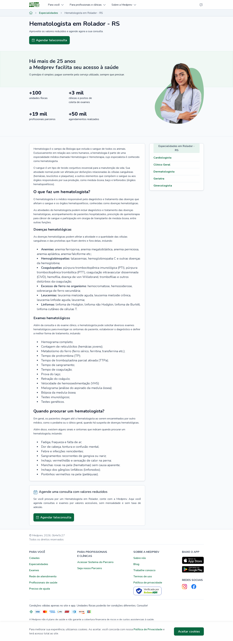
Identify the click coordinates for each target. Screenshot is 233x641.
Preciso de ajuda (39, 589)
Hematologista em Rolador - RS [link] (83, 13)
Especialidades (48, 13)
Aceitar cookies (189, 631)
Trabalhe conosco (144, 570)
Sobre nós (139, 558)
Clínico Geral (162, 165)
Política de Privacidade (148, 629)
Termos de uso (142, 576)
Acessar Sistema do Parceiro (95, 562)
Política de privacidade (147, 582)
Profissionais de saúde (43, 582)
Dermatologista (164, 172)
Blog (136, 564)
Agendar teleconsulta (51, 40)
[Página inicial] (31, 13)
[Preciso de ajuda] (201, 4)
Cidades (34, 558)
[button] (56, 4)
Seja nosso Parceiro (89, 568)
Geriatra (159, 179)
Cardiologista (162, 158)
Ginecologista (163, 185)
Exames (34, 570)
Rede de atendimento (42, 576)
